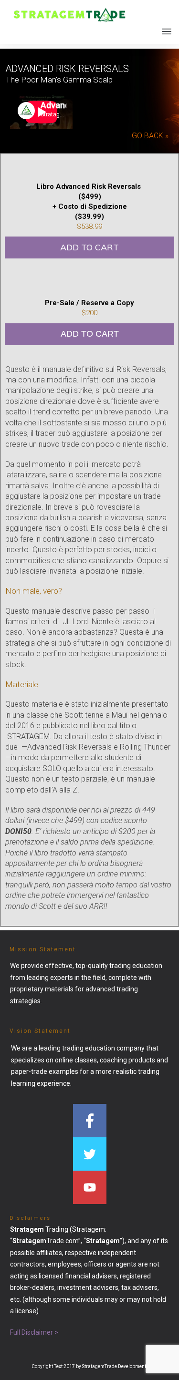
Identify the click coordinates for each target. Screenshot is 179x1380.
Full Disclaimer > (34, 1332)
